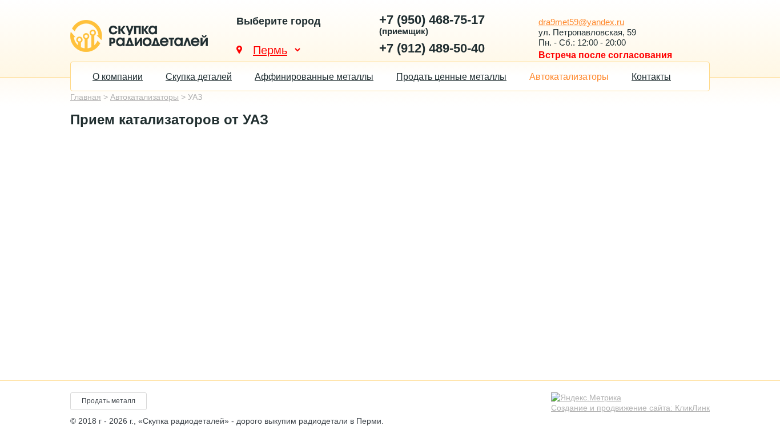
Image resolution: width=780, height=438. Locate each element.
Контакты (651, 77)
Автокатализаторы (569, 77)
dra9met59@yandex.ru (581, 22)
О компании (118, 77)
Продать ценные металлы (451, 77)
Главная (85, 97)
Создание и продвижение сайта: (630, 407)
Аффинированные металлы (314, 77)
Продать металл (108, 401)
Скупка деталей (199, 77)
